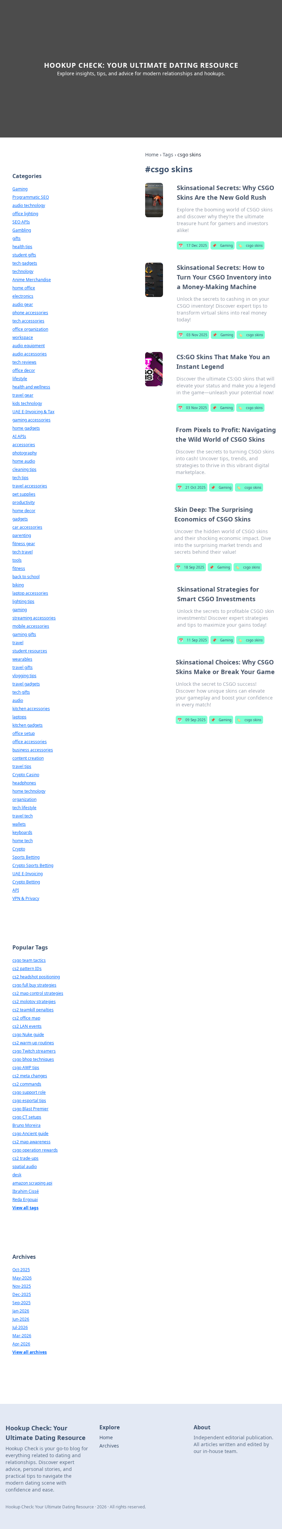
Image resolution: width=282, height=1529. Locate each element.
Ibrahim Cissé (25, 1191)
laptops (19, 717)
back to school (26, 577)
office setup (23, 733)
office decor (23, 370)
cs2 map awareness (31, 1142)
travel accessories (29, 486)
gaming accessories (31, 420)
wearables (22, 659)
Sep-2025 (21, 1303)
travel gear (22, 395)
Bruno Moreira (26, 1125)
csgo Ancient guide (30, 1133)
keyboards (22, 832)
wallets (19, 824)
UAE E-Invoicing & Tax (33, 412)
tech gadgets (24, 263)
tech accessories (28, 321)
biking (18, 585)
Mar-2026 (21, 1336)
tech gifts (21, 692)
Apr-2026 (21, 1344)
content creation (28, 758)
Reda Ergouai (25, 1199)
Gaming (222, 245)
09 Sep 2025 (191, 719)
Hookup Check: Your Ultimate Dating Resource (141, 65)
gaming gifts (24, 634)
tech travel (22, 552)
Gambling (21, 230)
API (15, 890)
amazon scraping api (32, 1183)
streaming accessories (34, 618)
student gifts (24, 255)
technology (22, 271)
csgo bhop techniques (33, 1059)
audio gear (22, 304)
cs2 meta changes (29, 1076)
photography (24, 453)
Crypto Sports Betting (32, 865)
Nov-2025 (21, 1286)
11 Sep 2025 (193, 640)
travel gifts (22, 667)
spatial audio (24, 1166)
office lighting (25, 214)
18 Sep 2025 (190, 567)
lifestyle (19, 379)
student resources (29, 651)
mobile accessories (30, 626)
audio (17, 700)
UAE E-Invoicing (27, 874)
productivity (23, 502)
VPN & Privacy (25, 898)
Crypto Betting (26, 882)
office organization (30, 329)
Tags (168, 154)
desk (16, 1175)
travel (17, 643)
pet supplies (23, 494)
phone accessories (30, 313)
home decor (23, 511)
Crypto (18, 849)
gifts (16, 238)
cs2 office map (26, 1018)
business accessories (32, 750)
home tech (22, 841)
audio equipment (28, 346)
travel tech (22, 816)
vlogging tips (24, 676)
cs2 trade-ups (25, 1158)
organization (24, 799)
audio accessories (29, 354)
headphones (24, 783)
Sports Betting (26, 857)
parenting (21, 535)
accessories (23, 445)
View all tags (25, 1208)
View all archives (29, 1352)
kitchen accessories (31, 709)
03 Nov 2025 (192, 334)
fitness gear (23, 544)
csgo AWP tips (25, 1067)
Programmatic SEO (30, 197)
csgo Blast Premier (30, 1109)
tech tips (20, 478)
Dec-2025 (21, 1294)
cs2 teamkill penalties (33, 1010)
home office (23, 288)
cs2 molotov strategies (34, 1001)
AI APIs (19, 436)
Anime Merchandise (31, 280)
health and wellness (31, 387)
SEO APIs (21, 222)
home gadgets (26, 428)
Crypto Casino (25, 775)
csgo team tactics (29, 960)
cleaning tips (24, 469)
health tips (22, 247)
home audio (23, 461)
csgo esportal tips (29, 1100)
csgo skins (250, 245)
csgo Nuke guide (28, 1034)
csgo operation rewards (35, 1150)
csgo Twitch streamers (34, 1051)
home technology (28, 791)
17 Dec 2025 (192, 245)
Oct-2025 (21, 1270)
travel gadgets (26, 684)
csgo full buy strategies (34, 985)
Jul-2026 (20, 1327)
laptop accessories (30, 593)
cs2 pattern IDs (27, 968)
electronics (22, 296)
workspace (22, 337)
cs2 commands (26, 1084)
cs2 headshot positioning (36, 977)
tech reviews (24, 362)
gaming (19, 610)
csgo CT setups (26, 1117)
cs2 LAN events (27, 1026)
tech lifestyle (24, 808)
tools (17, 560)
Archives (109, 1445)
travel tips (21, 766)
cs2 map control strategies (37, 993)
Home (152, 154)
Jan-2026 (20, 1311)
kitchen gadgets (27, 725)
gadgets (20, 519)
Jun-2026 (20, 1319)
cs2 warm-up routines (33, 1043)
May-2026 (22, 1278)
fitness (18, 568)
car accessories (27, 527)
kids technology (27, 403)
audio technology (28, 205)
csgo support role (29, 1092)
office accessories (29, 742)
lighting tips (23, 601)
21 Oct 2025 (191, 487)
